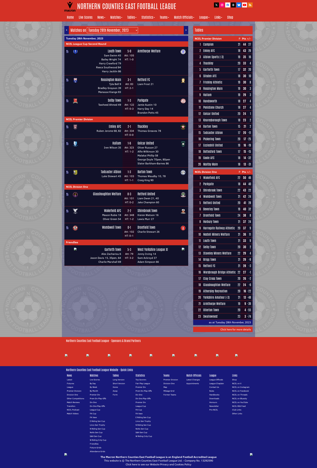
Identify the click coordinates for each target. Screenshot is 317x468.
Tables (131, 17)
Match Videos (73, 413)
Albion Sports (211, 57)
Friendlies (72, 242)
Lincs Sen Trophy (97, 425)
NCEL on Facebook (240, 390)
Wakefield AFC (112, 210)
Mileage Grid (168, 390)
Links (217, 17)
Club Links (236, 409)
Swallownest (210, 316)
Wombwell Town (111, 227)
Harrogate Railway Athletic (219, 228)
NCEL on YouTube (240, 402)
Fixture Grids (95, 447)
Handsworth (210, 101)
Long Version (118, 379)
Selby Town (114, 100)
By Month (94, 390)
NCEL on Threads (239, 394)
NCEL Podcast (73, 409)
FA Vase (93, 417)
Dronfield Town (146, 227)
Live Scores (85, 17)
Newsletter (214, 406)
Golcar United (146, 143)
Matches (115, 17)
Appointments (192, 383)
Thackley (143, 126)
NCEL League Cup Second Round (86, 44)
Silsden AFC (210, 76)
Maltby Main (210, 164)
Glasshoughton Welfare (107, 193)
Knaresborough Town (215, 120)
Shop (230, 17)
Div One (93, 402)
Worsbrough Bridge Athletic (219, 272)
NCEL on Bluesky (239, 398)
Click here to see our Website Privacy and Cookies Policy (158, 464)
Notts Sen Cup (96, 432)
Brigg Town (209, 259)
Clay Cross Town (212, 278)
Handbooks (214, 394)
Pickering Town (212, 139)
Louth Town (114, 51)
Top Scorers (141, 379)
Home (70, 17)
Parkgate (143, 100)
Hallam (116, 143)
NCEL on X (236, 383)
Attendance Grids (97, 451)
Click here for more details (235, 329)
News (100, 17)
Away (115, 390)
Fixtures (70, 383)
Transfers (71, 406)
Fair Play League (143, 383)
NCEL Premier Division (79, 119)
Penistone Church (213, 107)
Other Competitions (75, 398)
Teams (163, 17)
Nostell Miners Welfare (216, 234)
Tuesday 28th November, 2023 (84, 38)
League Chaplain (216, 383)
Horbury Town (211, 221)
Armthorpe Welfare (149, 51)
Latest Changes (193, 379)
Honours (213, 402)
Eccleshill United (213, 145)
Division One (72, 394)
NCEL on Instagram (240, 387)
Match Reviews (73, 402)
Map (165, 387)
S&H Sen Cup (96, 436)
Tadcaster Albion (111, 171)
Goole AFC (208, 157)
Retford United (146, 193)
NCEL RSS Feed (239, 406)
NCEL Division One (77, 187)
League (203, 17)
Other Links (237, 413)
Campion (208, 44)
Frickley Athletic (212, 82)
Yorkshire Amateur (214, 297)
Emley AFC (115, 126)
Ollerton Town (211, 310)
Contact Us (214, 387)
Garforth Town (113, 249)
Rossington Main (111, 79)
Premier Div (95, 394)
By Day (93, 383)
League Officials (216, 379)
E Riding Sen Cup (97, 421)
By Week (93, 387)
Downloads (214, 398)
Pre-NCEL (213, 409)
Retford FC (144, 79)
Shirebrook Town (147, 210)
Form (115, 394)
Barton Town (145, 171)
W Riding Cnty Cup (98, 440)
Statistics (147, 17)
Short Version (119, 383)
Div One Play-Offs (97, 406)
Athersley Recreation (215, 291)
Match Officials (183, 17)
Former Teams (169, 394)
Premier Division (74, 390)
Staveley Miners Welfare (217, 253)
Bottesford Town (212, 151)
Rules (211, 390)
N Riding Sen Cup (97, 428)
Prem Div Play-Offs (98, 398)
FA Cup (93, 413)
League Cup (95, 409)
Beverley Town (211, 209)
